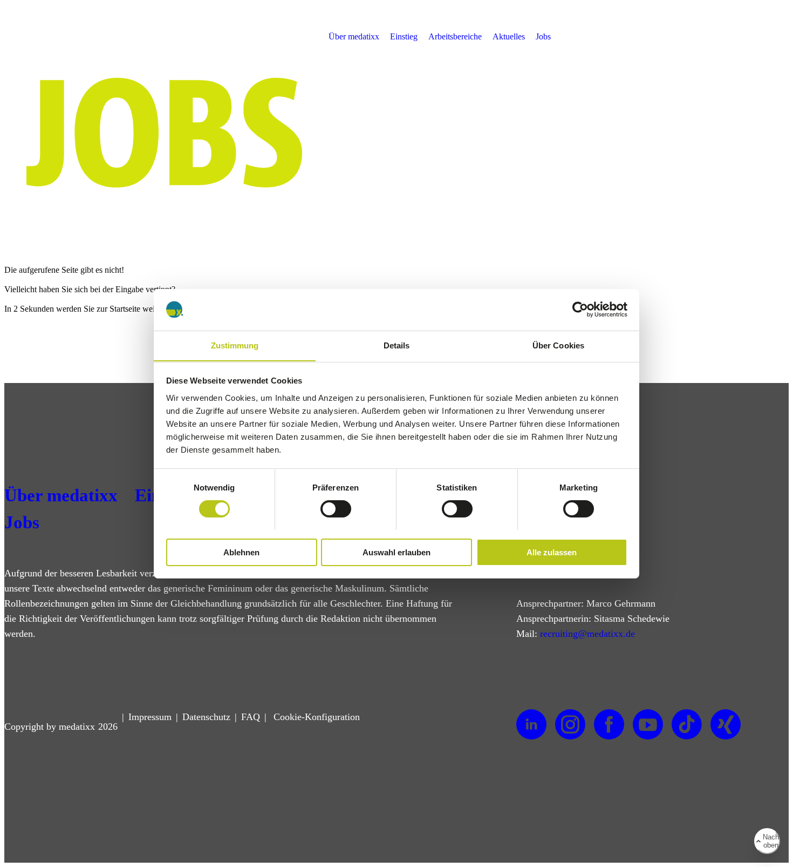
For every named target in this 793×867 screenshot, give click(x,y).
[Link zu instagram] (570, 725)
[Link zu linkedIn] (531, 725)
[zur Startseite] (61, 53)
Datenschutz (206, 716)
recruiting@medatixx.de (587, 633)
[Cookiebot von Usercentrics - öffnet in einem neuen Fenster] (580, 309)
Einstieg (404, 36)
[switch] (335, 508)
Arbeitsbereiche (455, 36)
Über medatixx (354, 36)
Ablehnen (241, 551)
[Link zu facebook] (609, 725)
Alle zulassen (552, 551)
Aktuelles (509, 36)
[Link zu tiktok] (687, 725)
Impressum (150, 716)
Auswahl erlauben (396, 551)
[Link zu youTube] (648, 725)
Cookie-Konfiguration (315, 716)
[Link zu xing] (725, 725)
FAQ (250, 716)
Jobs (543, 36)
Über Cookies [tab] (558, 345)
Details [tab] (397, 345)
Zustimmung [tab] (235, 345)
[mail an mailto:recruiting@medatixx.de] (775, 37)
